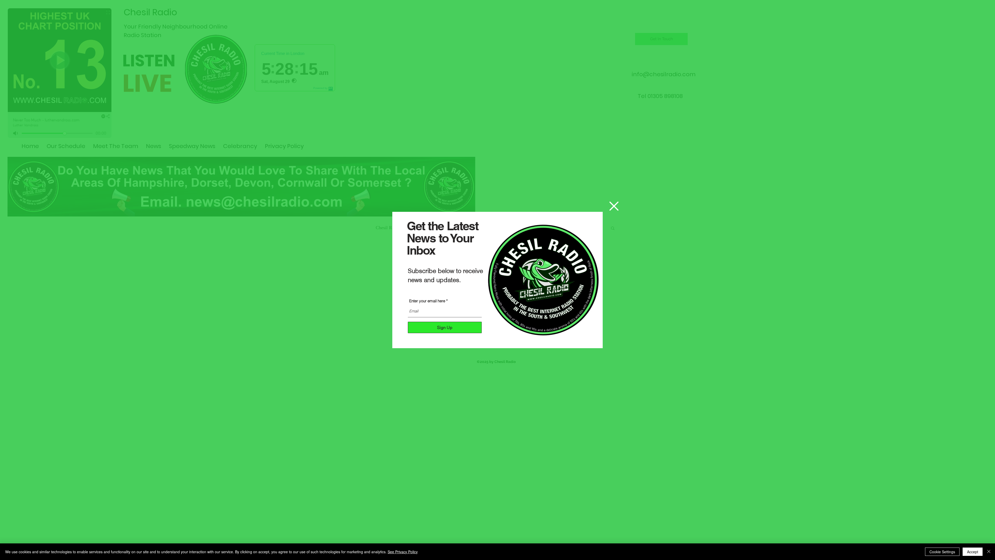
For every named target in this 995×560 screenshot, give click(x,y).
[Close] (989, 552)
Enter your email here (427, 301)
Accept (972, 551)
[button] (614, 206)
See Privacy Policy (403, 551)
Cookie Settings (942, 551)
